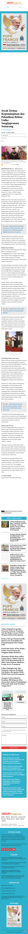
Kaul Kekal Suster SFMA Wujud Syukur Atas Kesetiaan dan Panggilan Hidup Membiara (18, 547)
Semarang (20, 511)
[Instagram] (6, 849)
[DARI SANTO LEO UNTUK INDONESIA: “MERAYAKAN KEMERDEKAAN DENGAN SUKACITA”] (5, 557)
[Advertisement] (14, 69)
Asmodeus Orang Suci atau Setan (8, 890)
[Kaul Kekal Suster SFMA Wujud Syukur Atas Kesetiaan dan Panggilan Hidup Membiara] (5, 547)
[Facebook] (2, 143)
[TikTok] (10, 849)
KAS (10, 511)
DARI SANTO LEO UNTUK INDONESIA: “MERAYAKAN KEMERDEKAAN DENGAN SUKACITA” (18, 558)
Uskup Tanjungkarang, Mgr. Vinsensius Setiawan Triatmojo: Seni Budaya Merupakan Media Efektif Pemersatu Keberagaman (12, 671)
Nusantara (7, 130)
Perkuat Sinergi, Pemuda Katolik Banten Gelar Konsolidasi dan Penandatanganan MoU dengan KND (18, 537)
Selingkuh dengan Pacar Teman (8, 893)
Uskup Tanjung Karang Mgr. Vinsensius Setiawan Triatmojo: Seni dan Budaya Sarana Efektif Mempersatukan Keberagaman (18, 526)
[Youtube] (13, 849)
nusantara (14, 511)
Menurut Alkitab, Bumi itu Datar (8, 888)
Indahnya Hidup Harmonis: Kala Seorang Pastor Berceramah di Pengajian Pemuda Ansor (7, 706)
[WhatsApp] (9, 143)
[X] (5, 143)
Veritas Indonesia (5, 578)
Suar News (4, 798)
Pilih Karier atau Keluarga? (7, 885)
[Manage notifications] (25, 931)
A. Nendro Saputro (10, 132)
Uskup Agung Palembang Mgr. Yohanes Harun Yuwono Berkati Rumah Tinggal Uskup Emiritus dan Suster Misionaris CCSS (13, 897)
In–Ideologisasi (20, 702)
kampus (6, 511)
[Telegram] (12, 143)
